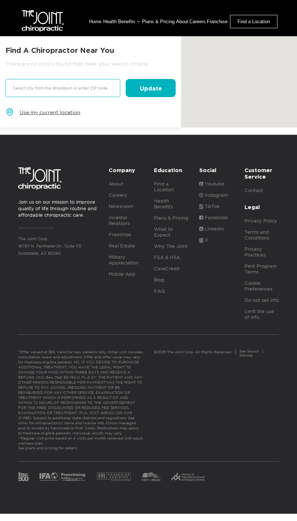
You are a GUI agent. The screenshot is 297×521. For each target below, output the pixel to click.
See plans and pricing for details (47, 448)
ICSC (188, 476)
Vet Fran (151, 476)
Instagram (215, 195)
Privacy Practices (254, 252)
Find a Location (254, 21)
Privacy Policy (260, 221)
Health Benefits (120, 21)
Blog (159, 280)
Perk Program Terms (260, 269)
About (182, 21)
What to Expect (163, 232)
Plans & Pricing (158, 21)
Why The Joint (171, 246)
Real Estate (122, 246)
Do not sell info (261, 300)
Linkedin (213, 229)
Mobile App (122, 274)
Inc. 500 (23, 476)
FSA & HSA (167, 257)
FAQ (159, 291)
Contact (253, 190)
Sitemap (246, 355)
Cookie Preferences (258, 286)
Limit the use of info (259, 314)
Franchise (217, 21)
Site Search (249, 351)
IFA (62, 476)
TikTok (211, 206)
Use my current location (50, 112)
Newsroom (121, 206)
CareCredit (167, 268)
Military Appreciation (124, 260)
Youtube (214, 184)
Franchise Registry (114, 476)
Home (95, 21)
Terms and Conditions (256, 235)
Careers (197, 21)
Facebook (215, 217)
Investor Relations (119, 220)
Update (151, 89)
